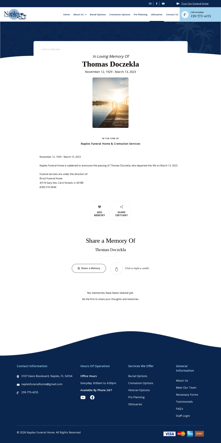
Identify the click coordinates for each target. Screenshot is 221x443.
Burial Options (98, 14)
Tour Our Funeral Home (195, 3)
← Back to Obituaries (50, 49)
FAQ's (179, 408)
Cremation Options (119, 14)
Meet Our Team (186, 387)
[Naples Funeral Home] (14, 19)
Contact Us (172, 14)
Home (66, 14)
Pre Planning (140, 14)
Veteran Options (139, 390)
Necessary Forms (187, 394)
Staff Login (183, 416)
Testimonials (184, 401)
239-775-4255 (29, 392)
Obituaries (157, 14)
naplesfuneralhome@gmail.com (41, 384)
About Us (78, 14)
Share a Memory (88, 268)
